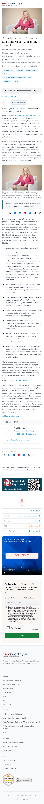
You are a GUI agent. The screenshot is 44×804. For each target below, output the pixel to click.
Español (13, 96)
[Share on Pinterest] (25, 213)
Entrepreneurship (9, 70)
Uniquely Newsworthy (11, 684)
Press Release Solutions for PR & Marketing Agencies (22, 722)
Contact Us (7, 704)
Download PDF (19, 102)
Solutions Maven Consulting (26, 115)
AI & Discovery (8, 692)
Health (16, 81)
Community (7, 751)
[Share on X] (10, 213)
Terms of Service (9, 760)
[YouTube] (24, 799)
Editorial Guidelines (10, 768)
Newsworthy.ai (19, 109)
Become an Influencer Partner (13, 743)
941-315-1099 (19, 434)
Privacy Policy (7, 764)
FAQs (5, 696)
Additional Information (11, 416)
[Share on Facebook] (15, 213)
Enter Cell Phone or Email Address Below (20, 598)
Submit (22, 635)
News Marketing (8, 688)
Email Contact (31, 434)
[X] (20, 799)
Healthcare (7, 74)
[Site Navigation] (39, 4)
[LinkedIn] (16, 799)
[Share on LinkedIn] (20, 213)
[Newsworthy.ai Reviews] (8, 779)
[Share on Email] (34, 213)
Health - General (31, 70)
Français (5, 96)
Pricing (5, 733)
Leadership (7, 81)
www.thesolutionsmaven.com (17, 440)
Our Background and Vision (12, 680)
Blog (4, 700)
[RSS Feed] (4, 102)
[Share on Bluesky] (30, 213)
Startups (20, 70)
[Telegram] (27, 799)
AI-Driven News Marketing (12, 714)
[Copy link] (39, 213)
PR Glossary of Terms (10, 747)
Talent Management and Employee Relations (17, 77)
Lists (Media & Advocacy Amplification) (17, 718)
